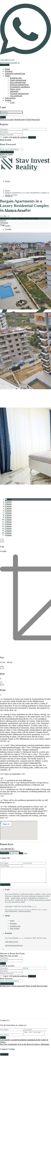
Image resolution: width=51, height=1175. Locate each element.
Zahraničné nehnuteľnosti (15, 73)
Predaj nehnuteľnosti (18, 80)
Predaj (7, 69)
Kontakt (8, 100)
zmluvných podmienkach (25, 911)
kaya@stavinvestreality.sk (10, 851)
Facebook (4, 218)
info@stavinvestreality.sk (10, 63)
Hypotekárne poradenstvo (20, 87)
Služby (7, 76)
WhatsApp (29, 218)
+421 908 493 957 (7, 849)
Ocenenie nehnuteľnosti (19, 93)
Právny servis (15, 89)
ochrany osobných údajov (11, 911)
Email (35, 218)
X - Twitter (12, 218)
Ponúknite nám (16, 78)
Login (3, 117)
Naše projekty (10, 98)
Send (3, 1037)
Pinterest (20, 218)
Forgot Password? (33, 119)
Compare (4, 1054)
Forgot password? (18, 986)
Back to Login (5, 140)
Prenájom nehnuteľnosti (19, 85)
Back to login (31, 986)
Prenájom (8, 71)
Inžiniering (14, 91)
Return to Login (6, 154)
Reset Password (7, 152)
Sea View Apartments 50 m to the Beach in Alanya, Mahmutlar (24, 1044)
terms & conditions (20, 137)
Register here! (5, 986)
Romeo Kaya (6, 844)
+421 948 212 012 (7, 60)
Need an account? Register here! (12, 119)
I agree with (15, 137)
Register (32, 137)
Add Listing (4, 65)
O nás (12, 102)
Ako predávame (16, 96)
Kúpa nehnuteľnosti (18, 82)
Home (7, 190)
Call (9, 853)
